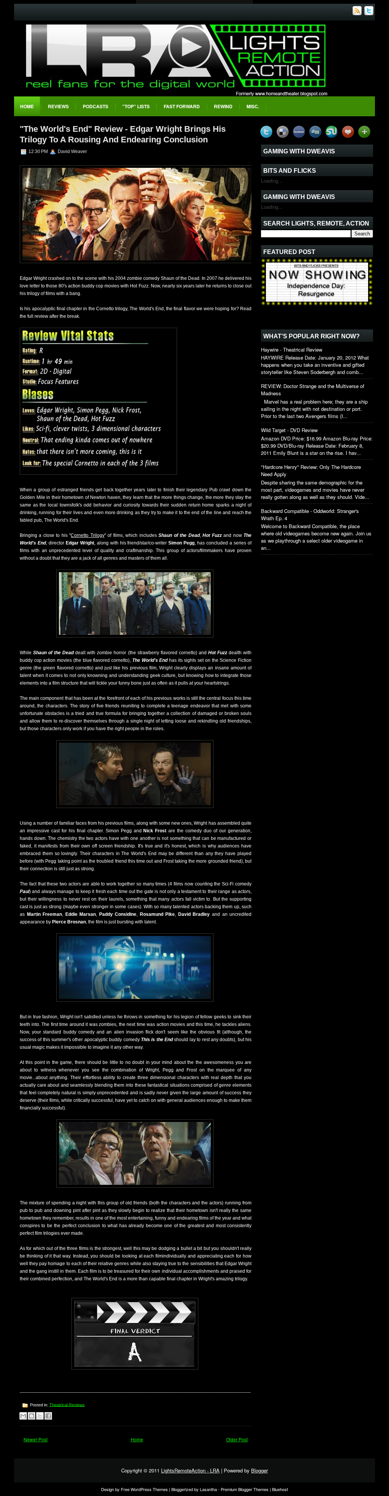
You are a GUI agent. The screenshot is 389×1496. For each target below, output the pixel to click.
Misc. (253, 106)
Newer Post (35, 1439)
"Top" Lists (136, 106)
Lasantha (208, 1489)
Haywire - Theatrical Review (291, 349)
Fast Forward (182, 106)
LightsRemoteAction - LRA (190, 1470)
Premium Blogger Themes (245, 1489)
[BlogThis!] (31, 1416)
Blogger (259, 1470)
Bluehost (280, 1489)
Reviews (58, 106)
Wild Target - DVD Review (289, 430)
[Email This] (23, 1416)
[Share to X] (40, 1416)
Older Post (237, 1439)
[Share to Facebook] (48, 1416)
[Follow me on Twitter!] (369, 13)
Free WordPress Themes (144, 1489)
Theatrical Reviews (67, 1404)
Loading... (272, 180)
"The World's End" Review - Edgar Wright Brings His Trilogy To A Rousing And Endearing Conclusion (123, 134)
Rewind (223, 106)
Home (27, 106)
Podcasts (95, 106)
